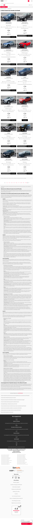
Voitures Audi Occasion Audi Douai (5, 459)
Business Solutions (16, 433)
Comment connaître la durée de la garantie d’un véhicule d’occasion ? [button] (10, 401)
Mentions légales (16, 482)
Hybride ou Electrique (16, 421)
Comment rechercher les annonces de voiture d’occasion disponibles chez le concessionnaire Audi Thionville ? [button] (15, 395)
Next (27, 182)
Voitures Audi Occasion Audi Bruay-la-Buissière (6, 460)
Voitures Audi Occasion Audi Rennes (21, 457)
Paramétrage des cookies (16, 500)
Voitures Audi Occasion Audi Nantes (21, 456)
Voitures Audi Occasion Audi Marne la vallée (6, 462)
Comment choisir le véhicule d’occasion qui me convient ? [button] (8, 397)
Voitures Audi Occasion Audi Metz (21, 461)
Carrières (16, 493)
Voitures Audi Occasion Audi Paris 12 (5, 463)
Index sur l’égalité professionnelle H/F (16, 498)
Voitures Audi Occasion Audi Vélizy (5, 461)
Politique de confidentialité (16, 489)
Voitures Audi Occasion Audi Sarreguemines (22, 459)
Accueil (2, 3)
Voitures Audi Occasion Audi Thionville (21, 458)
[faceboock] (13, 477)
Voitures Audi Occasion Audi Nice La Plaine (22, 462)
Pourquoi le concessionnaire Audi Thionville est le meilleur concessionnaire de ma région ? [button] (13, 399)
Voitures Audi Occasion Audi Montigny (21, 454)
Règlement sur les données (16, 502)
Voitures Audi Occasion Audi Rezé (21, 455)
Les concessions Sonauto (16, 496)
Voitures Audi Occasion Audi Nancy (21, 460)
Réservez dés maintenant (21, 35)
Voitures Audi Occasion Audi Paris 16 (5, 464)
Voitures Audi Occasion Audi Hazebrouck (5, 457)
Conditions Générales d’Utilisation (16, 484)
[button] (31, 1)
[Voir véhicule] (8, 25)
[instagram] (16, 477)
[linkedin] (19, 477)
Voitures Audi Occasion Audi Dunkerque (5, 458)
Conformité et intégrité (16, 486)
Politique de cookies (16, 491)
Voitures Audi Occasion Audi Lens (5, 456)
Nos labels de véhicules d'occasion (16, 427)
